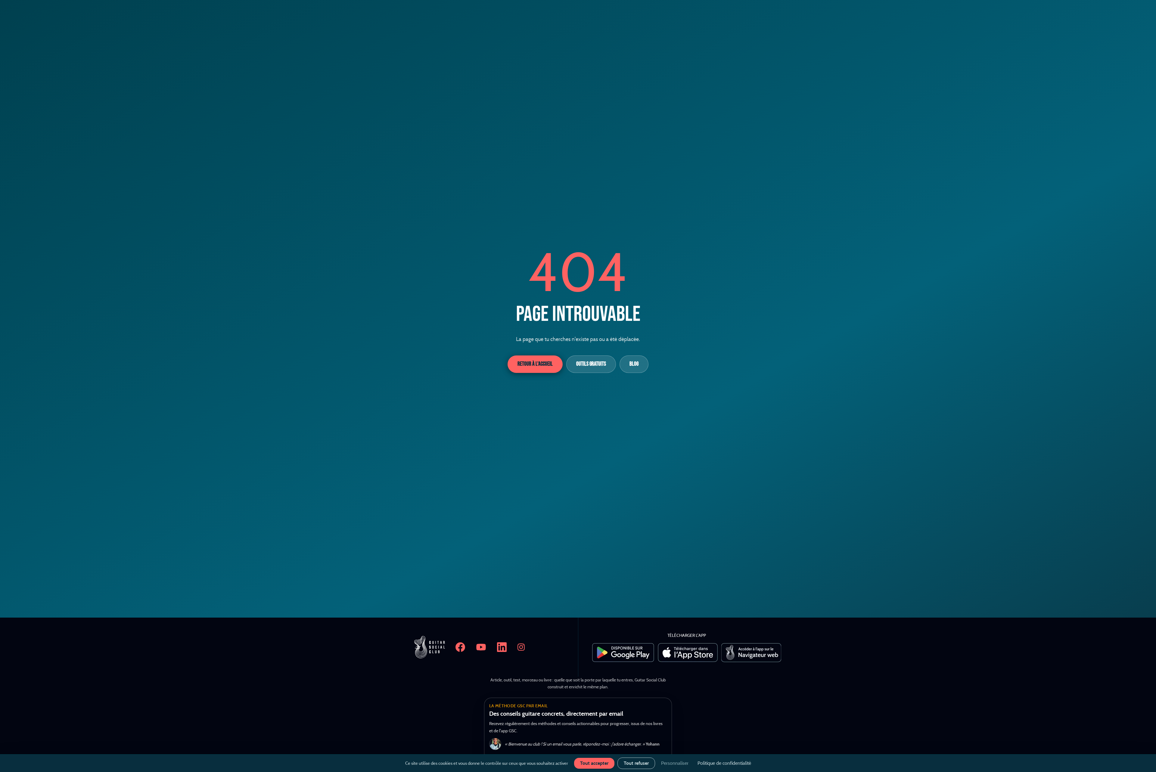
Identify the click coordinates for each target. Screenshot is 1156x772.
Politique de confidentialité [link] (724, 763)
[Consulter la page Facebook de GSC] (460, 647)
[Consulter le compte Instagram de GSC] (521, 647)
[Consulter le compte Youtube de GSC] (481, 647)
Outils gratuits (591, 364)
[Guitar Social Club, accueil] (429, 647)
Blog (634, 364)
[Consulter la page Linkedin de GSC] (502, 647)
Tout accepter (594, 763)
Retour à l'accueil (535, 364)
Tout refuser (636, 763)
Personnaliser (674, 763)
